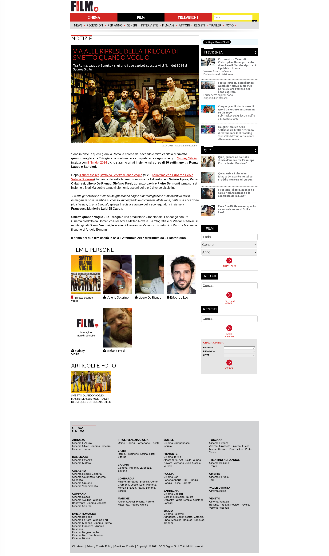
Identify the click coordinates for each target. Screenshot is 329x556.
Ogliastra (169, 499)
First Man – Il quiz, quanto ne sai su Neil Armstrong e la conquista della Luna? (236, 192)
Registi (199, 25)
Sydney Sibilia (187, 158)
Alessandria (171, 459)
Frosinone (133, 453)
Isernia (168, 445)
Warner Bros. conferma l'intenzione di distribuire (218, 73)
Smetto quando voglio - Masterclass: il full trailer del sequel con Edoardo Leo (91, 398)
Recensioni (95, 25)
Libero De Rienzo (149, 297)
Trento (213, 465)
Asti (181, 459)
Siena (212, 452)
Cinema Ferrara (81, 519)
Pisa (231, 449)
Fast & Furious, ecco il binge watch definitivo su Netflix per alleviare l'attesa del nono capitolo (236, 87)
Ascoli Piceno (136, 501)
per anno (115, 25)
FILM (141, 17)
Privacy (90, 546)
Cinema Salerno (82, 505)
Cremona (123, 484)
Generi (132, 25)
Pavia (140, 487)
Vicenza (224, 507)
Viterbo (122, 456)
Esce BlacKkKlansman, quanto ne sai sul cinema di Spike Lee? (237, 209)
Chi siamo (78, 546)
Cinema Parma (103, 522)
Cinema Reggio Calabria (87, 473)
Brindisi (194, 479)
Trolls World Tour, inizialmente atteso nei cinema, (236, 138)
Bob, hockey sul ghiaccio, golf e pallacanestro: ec (236, 117)
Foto (229, 25)
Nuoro (189, 496)
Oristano (198, 499)
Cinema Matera (81, 462)
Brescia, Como (149, 481)
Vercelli (168, 465)
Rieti (152, 453)
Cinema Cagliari (173, 493)
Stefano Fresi (116, 350)
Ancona (122, 501)
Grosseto (224, 445)
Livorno (236, 445)
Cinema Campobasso (177, 442)
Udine (121, 442)
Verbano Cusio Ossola (187, 462)
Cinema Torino (172, 456)
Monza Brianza (127, 487)
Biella (188, 459)
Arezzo (213, 445)
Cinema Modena (82, 522)
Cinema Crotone (82, 482)
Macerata (123, 504)
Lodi (142, 484)
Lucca (245, 445)
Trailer (215, 25)
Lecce (177, 482)
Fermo (150, 501)
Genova (122, 467)
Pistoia (240, 449)
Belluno (213, 504)
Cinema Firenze (218, 442)
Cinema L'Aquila (82, 442)
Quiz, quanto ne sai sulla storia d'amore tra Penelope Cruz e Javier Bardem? (236, 160)
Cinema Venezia (219, 501)
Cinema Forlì (101, 519)
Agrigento (169, 516)
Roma (121, 453)
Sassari (168, 502)
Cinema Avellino (81, 499)
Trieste (155, 442)
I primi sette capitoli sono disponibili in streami (218, 96)
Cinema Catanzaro (83, 476)
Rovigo (234, 504)
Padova (224, 504)
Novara (168, 462)
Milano (122, 481)
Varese (122, 490)
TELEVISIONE (188, 17)
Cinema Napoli (81, 496)
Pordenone (143, 442)
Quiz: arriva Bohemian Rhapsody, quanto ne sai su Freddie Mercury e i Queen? (236, 176)
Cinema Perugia (219, 476)
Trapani (168, 522)
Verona (213, 507)
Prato (248, 449)
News (78, 25)
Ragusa (187, 519)
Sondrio (150, 487)
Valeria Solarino (118, 297)
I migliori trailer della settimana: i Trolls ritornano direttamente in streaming (236, 130)
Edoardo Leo (179, 297)
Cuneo (197, 459)
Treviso (244, 504)
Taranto (186, 482)
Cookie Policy (103, 546)
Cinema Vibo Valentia (85, 485)
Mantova (151, 484)
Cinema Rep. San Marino (87, 535)
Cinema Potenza (82, 459)
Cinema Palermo (174, 513)
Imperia (133, 467)
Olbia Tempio (184, 499)
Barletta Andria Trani (176, 479)
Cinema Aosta (217, 490)
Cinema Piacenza (82, 525)
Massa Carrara (218, 449)
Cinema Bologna (82, 516)
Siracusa (199, 519)
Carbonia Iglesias (174, 496)
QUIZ (207, 150)
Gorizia (130, 442)
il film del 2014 (97, 162)
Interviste (149, 25)
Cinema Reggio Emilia (85, 532)
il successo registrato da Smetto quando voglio (110, 175)
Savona (122, 470)
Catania (198, 516)
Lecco (134, 484)
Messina (176, 519)
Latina (144, 453)
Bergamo (132, 481)
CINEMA (94, 17)
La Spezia (146, 467)
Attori (184, 25)
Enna (167, 519)
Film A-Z (168, 25)
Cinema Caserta (96, 502)
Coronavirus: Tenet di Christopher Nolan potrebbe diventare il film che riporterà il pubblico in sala (237, 64)
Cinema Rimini (81, 538)
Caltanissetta (184, 516)
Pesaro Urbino (139, 504)
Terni (212, 479)
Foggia (168, 482)
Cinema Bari (171, 476)
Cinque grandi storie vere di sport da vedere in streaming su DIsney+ (237, 109)
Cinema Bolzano (219, 462)
